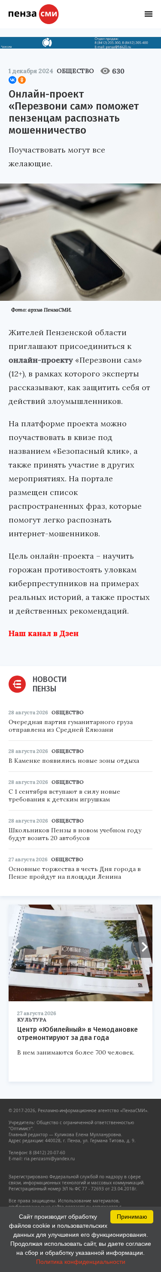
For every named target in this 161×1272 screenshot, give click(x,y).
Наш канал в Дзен (44, 633)
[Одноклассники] (22, 80)
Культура (31, 1019)
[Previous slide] (19, 947)
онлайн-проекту (41, 360)
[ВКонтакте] (12, 80)
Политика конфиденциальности (80, 1261)
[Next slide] (141, 947)
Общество (75, 70)
